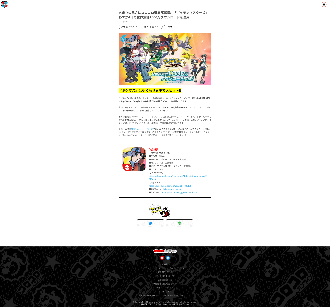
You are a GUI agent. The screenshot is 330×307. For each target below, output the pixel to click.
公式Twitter (136, 128)
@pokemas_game (173, 189)
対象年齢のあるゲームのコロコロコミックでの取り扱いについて (165, 295)
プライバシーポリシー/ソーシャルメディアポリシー (165, 268)
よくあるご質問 (165, 291)
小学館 (165, 264)
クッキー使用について (165, 276)
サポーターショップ (165, 287)
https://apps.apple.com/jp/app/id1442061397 (171, 185)
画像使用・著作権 (165, 272)
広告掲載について (165, 279)
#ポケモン (170, 27)
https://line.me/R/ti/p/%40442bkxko (179, 192)
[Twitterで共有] (150, 223)
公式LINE (149, 128)
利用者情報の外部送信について (165, 283)
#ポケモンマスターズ (129, 27)
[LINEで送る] (179, 223)
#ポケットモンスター (152, 27)
